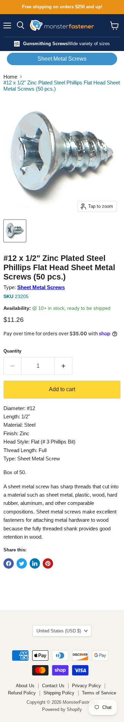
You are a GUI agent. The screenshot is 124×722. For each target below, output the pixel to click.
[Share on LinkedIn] (35, 563)
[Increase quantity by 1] (63, 366)
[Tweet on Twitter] (22, 563)
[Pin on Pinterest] (48, 563)
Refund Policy (22, 692)
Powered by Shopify (62, 709)
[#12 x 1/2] (15, 231)
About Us (25, 685)
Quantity (12, 351)
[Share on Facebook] (8, 563)
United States (59, 630)
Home (10, 77)
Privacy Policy (86, 685)
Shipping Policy (58, 692)
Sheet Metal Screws (62, 59)
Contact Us (53, 685)
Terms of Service (99, 692)
